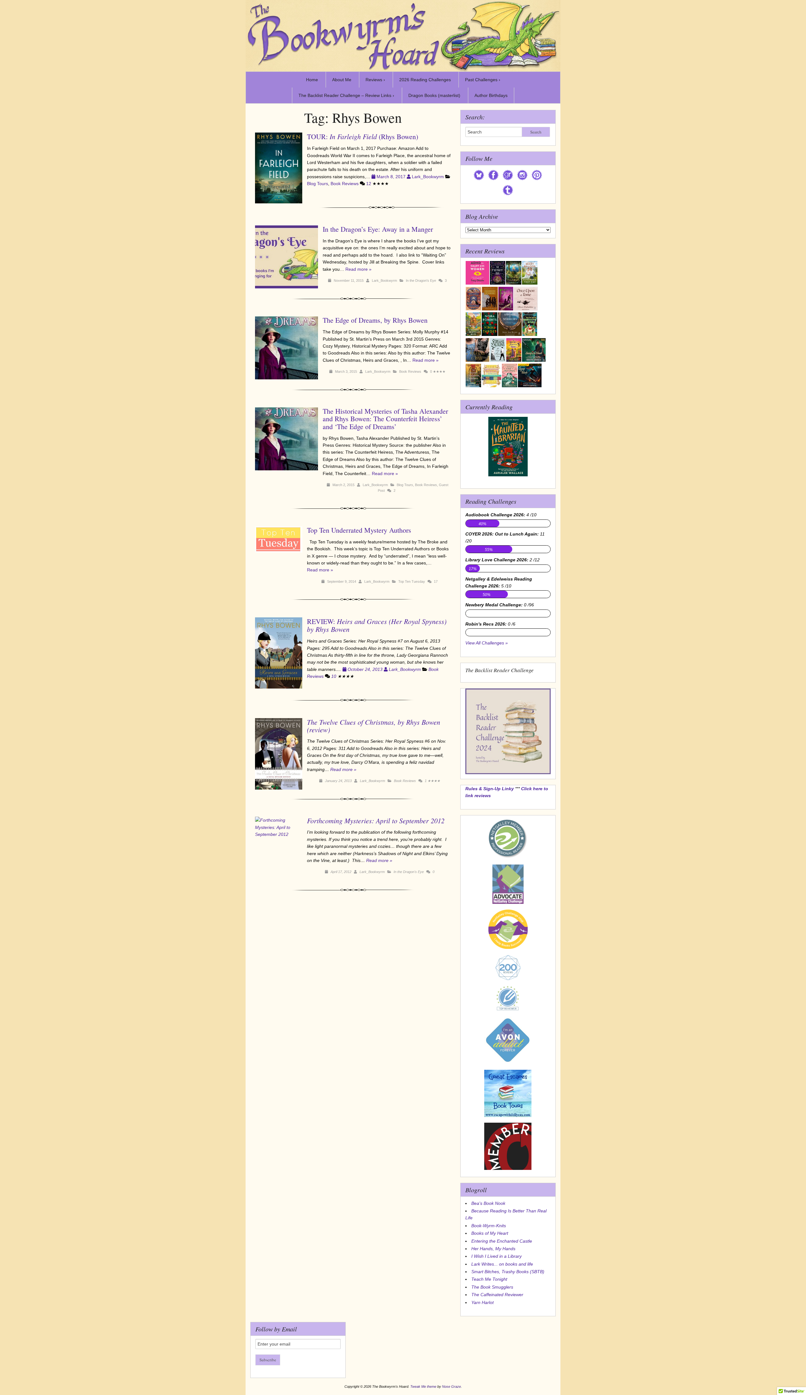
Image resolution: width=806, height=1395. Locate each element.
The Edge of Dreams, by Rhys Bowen (375, 320)
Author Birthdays (491, 95)
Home (312, 79)
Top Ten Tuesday (411, 581)
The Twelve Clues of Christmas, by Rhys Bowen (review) (373, 725)
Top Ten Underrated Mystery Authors (359, 530)
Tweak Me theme (423, 1386)
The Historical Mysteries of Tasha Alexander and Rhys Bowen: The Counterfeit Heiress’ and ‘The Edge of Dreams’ (385, 418)
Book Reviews (345, 183)
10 (333, 676)
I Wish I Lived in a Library (496, 1256)
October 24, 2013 (365, 669)
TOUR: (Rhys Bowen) (362, 136)
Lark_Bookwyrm (428, 176)
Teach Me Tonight (489, 1279)
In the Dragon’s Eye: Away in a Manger (378, 229)
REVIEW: (376, 625)
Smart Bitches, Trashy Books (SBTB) (507, 1271)
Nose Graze (451, 1386)
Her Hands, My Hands (493, 1248)
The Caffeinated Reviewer (497, 1294)
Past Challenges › (482, 79)
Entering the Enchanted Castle (501, 1241)
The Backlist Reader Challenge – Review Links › (346, 95)
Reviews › (375, 79)
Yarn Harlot (482, 1302)
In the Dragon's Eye (421, 280)
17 (436, 581)
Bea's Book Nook (488, 1203)
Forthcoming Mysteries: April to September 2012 (376, 820)
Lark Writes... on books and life (502, 1264)
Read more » (358, 269)
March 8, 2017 (391, 176)
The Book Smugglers (492, 1287)
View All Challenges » (486, 642)
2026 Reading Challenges (425, 79)
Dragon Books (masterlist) (434, 95)
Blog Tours (317, 183)
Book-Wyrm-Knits (488, 1225)
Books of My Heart (489, 1233)
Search (536, 132)
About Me (341, 79)
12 (368, 183)
